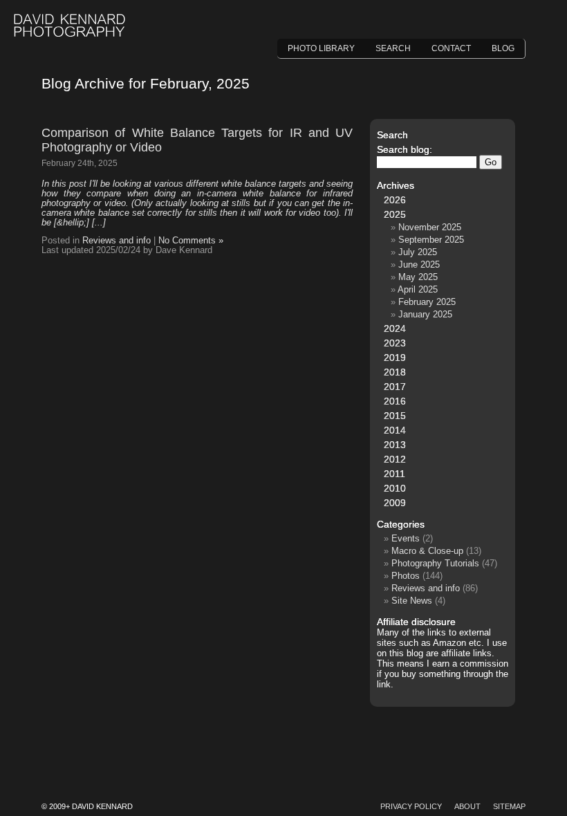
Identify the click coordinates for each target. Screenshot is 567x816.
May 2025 (418, 277)
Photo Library (321, 48)
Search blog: (404, 149)
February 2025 (427, 302)
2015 (395, 415)
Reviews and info (116, 240)
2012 (395, 459)
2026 (395, 199)
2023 (395, 343)
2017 (395, 386)
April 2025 (418, 289)
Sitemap (509, 806)
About (467, 806)
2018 (395, 372)
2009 (395, 502)
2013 (395, 444)
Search (393, 48)
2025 (395, 214)
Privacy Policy (411, 806)
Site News (411, 600)
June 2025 (419, 264)
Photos (405, 576)
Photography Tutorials (435, 563)
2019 (395, 357)
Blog (503, 48)
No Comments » (190, 240)
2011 (394, 473)
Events (405, 538)
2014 (395, 430)
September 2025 (431, 239)
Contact (451, 48)
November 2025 (429, 227)
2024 (395, 328)
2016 (395, 401)
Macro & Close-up (427, 551)
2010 (395, 488)
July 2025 (417, 252)
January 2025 (425, 314)
